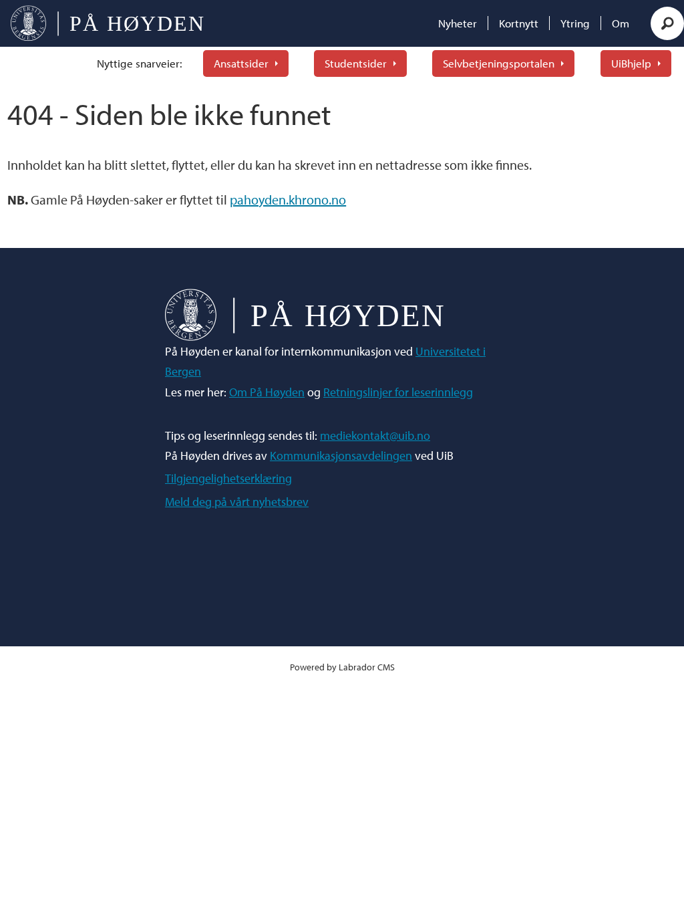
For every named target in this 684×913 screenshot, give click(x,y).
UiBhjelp (631, 63)
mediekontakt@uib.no (375, 435)
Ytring (575, 23)
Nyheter (457, 23)
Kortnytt (518, 23)
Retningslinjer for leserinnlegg (398, 392)
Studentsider (356, 63)
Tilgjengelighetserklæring (228, 478)
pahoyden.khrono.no (288, 199)
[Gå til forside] (107, 23)
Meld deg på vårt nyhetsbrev (237, 501)
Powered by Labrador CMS (342, 666)
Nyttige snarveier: (139, 63)
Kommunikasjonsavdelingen (341, 455)
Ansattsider (241, 63)
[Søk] (667, 23)
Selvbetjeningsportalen (498, 63)
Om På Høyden (267, 392)
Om (620, 23)
